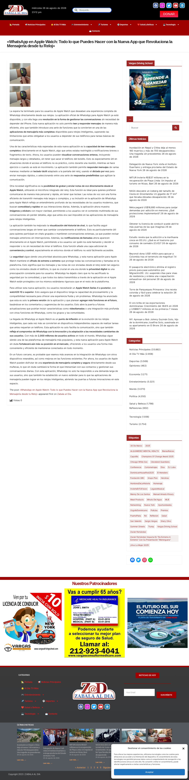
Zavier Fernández (138, 532)
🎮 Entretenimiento (80, 24)
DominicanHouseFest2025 (142, 472)
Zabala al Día (64, 394)
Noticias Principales (140, 349)
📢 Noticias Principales (35, 24)
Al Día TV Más (137, 353)
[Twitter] (169, 5)
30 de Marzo (136, 445)
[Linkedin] (182, 5)
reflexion (154, 516)
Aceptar (149, 772)
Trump (151, 526)
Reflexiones (135, 408)
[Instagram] (162, 5)
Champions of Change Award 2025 (158, 456)
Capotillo (134, 456)
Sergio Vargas (151, 521)
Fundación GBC (137, 478)
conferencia (135, 467)
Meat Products (137, 499)
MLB (167, 499)
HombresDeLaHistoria (140, 483)
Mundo (133, 389)
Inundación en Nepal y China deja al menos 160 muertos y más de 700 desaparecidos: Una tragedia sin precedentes (152, 150)
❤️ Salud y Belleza (145, 24)
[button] (183, 748)
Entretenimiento (137, 381)
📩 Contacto (94, 31)
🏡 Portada (14, 24)
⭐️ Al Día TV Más (58, 24)
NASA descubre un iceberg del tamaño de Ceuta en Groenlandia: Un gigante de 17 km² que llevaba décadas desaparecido (153, 194)
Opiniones (134, 365)
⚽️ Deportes (122, 24)
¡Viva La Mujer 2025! (139, 545)
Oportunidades (165, 505)
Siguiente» (108, 767)
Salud (164, 516)
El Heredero (162, 472)
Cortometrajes (151, 467)
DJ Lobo (172, 467)
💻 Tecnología (169, 24)
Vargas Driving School (167, 526)
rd (145, 516)
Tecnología (135, 416)
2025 (147, 445)
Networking (135, 505)
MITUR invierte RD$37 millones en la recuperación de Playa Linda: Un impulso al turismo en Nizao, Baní (152, 180)
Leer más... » (21, 760)
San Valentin (135, 521)
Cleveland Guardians (160, 462)
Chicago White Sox (138, 462)
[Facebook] (155, 5)
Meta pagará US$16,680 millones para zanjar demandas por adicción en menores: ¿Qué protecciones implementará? (153, 210)
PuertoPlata (135, 516)
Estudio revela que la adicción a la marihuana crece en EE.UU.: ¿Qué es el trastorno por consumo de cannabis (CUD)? (153, 240)
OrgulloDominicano (138, 510)
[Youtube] (175, 5)
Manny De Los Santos (140, 494)
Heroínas (165, 478)
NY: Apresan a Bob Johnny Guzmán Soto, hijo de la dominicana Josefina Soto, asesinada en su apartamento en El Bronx (153, 322)
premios (164, 510)
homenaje (157, 483)
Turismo (133, 424)
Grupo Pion (153, 478)
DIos (163, 467)
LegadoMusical (157, 489)
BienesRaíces (168, 451)
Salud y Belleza (137, 403)
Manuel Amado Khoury (163, 494)
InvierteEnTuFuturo (138, 489)
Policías (154, 510)
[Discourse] (150, 560)
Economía (134, 374)
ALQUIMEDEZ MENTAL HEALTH (144, 451)
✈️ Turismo (103, 24)
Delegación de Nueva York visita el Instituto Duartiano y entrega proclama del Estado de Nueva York (153, 167)
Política (133, 396)
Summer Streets (137, 526)
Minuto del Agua (154, 499)
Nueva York (149, 505)
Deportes (134, 361)
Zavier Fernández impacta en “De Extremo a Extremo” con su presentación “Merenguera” (150, 538)
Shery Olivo (166, 521)
